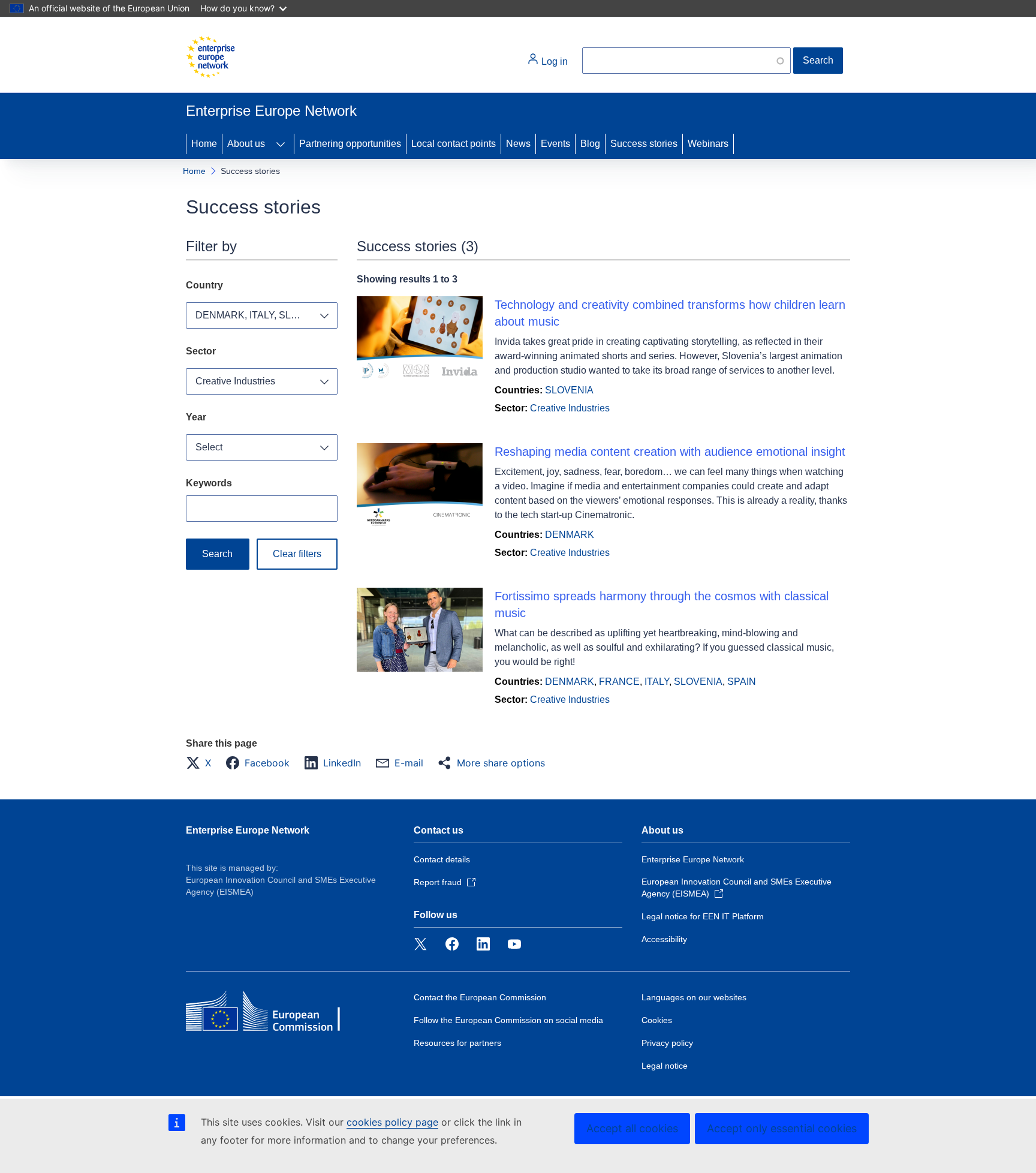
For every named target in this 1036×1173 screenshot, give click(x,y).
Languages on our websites (694, 997)
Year (196, 417)
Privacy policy (667, 1043)
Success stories (643, 144)
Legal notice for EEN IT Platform (703, 916)
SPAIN (741, 681)
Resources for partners (457, 1043)
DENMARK (569, 535)
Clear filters (297, 554)
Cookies (657, 1020)
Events (555, 144)
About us (246, 144)
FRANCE (619, 681)
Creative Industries (235, 381)
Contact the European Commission (480, 997)
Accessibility (664, 939)
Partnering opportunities (350, 144)
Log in (553, 61)
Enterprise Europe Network (247, 830)
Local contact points (453, 144)
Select (208, 447)
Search (818, 60)
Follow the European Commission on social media (508, 1020)
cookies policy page (392, 1122)
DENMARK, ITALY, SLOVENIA (261, 315)
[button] (202, 763)
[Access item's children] (280, 144)
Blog (590, 144)
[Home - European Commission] (210, 57)
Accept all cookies (632, 1128)
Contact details (442, 859)
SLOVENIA (569, 390)
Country (204, 285)
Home (204, 144)
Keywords (209, 483)
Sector (201, 351)
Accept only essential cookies (782, 1128)
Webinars (708, 144)
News (518, 144)
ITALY (657, 681)
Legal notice (665, 1065)
